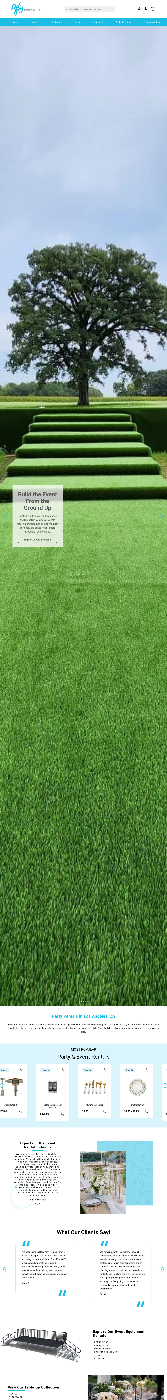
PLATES (13, 1394)
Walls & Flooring (124, 22)
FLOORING (99, 1359)
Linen (77, 22)
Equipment (98, 22)
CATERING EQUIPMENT (106, 1352)
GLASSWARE (15, 1397)
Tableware (57, 22)
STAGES (98, 1355)
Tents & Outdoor (152, 22)
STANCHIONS (101, 1342)
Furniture (35, 22)
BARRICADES (101, 1345)
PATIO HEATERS (102, 1349)
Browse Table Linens (129, 543)
